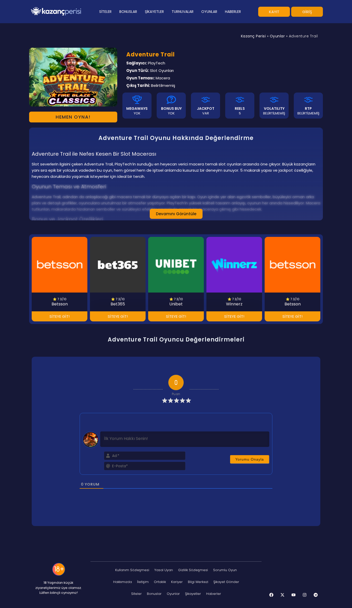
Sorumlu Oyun (225, 570)
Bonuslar (154, 593)
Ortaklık (160, 581)
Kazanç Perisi (253, 36)
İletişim (143, 581)
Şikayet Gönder (226, 581)
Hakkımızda (122, 581)
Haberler (213, 593)
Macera (163, 78)
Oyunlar (277, 36)
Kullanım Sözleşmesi (132, 570)
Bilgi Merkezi (198, 581)
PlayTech (156, 63)
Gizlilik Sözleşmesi (193, 570)
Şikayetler (193, 593)
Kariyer (177, 581)
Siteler (136, 593)
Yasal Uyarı (163, 570)
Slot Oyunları (162, 70)
